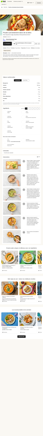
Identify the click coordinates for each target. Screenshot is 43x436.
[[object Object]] (36, 44)
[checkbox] (3, 36)
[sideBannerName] (21, 67)
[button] (31, 2)
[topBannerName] (21, 11)
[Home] (2, 7)
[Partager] (39, 44)
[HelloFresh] (3, 1)
